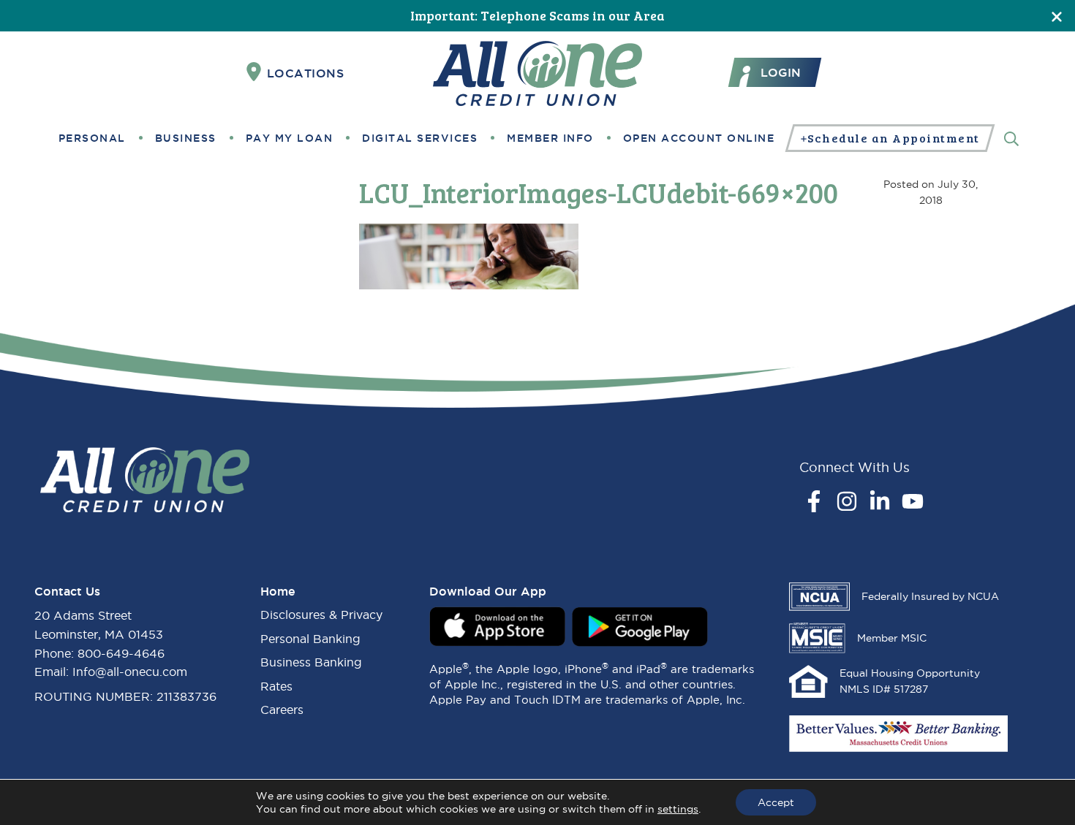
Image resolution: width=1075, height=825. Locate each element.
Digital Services (420, 138)
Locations (305, 73)
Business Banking (311, 662)
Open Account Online (699, 138)
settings (677, 809)
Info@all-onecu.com (129, 671)
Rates (276, 686)
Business (185, 138)
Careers (281, 709)
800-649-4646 (121, 653)
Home (277, 591)
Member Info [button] (550, 138)
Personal (92, 138)
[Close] (1056, 16)
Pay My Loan (289, 138)
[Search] (1011, 137)
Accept (776, 802)
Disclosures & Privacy (321, 614)
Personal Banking (310, 638)
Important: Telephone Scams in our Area (537, 15)
